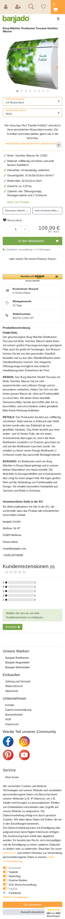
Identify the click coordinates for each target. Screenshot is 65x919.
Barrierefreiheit (13, 714)
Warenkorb (11, 690)
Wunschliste (14, 220)
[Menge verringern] (6, 229)
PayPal (13, 888)
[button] (32, 278)
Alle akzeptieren (32, 904)
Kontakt (9, 705)
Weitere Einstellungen (15, 897)
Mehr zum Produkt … (20, 202)
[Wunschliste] (43, 7)
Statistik (13, 872)
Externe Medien (18, 880)
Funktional (15, 892)
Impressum (12, 724)
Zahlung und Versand (17, 681)
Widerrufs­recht (14, 686)
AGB (8, 719)
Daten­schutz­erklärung (18, 709)
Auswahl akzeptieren (32, 912)
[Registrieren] (18, 7)
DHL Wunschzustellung (22, 884)
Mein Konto (12, 777)
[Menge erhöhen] (25, 229)
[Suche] (30, 7)
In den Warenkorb (31, 241)
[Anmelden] (6, 7)
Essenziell (15, 867)
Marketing (14, 876)
